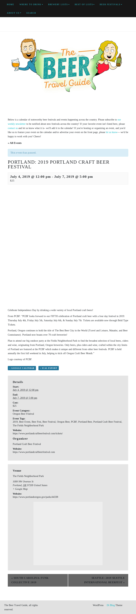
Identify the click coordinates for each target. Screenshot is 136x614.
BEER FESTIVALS (110, 4)
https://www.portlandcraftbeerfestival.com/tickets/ (38, 433)
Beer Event (24, 421)
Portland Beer (85, 421)
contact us (13, 128)
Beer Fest (36, 421)
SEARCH (31, 13)
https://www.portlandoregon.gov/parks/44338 (35, 497)
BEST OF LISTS (84, 4)
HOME (10, 4)
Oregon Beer (63, 421)
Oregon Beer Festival (23, 414)
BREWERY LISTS (58, 4)
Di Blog (110, 605)
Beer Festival (49, 421)
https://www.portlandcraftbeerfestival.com (34, 452)
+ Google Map (20, 489)
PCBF (74, 421)
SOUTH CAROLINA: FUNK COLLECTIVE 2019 (30, 580)
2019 (15, 421)
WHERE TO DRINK (30, 4)
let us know (111, 132)
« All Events (15, 143)
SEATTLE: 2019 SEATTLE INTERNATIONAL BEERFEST (104, 580)
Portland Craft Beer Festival (107, 421)
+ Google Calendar (21, 368)
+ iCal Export (48, 368)
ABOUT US (13, 13)
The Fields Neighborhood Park (28, 425)
